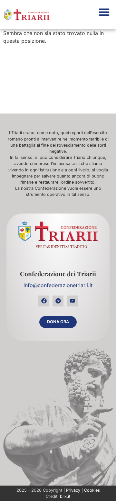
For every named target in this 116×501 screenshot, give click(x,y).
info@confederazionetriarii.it (58, 285)
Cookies (92, 490)
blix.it (65, 496)
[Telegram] (58, 301)
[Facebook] (43, 301)
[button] (104, 12)
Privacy (73, 490)
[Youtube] (72, 301)
